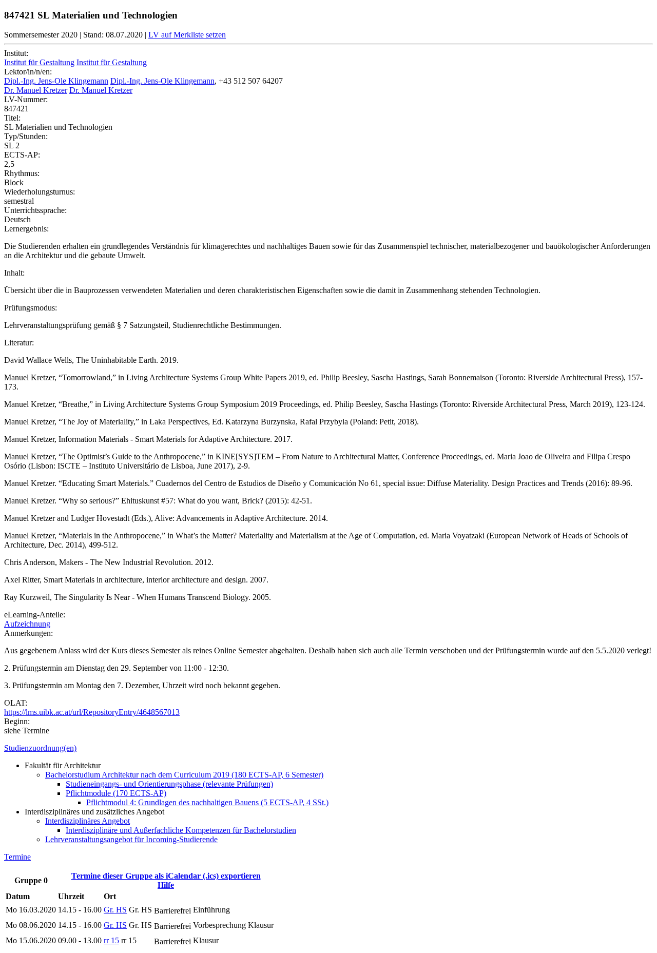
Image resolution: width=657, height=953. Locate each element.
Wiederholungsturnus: (39, 191)
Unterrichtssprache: (35, 210)
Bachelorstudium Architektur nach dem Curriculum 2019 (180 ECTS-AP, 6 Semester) (184, 774)
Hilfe (166, 885)
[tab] (328, 748)
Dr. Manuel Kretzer (35, 90)
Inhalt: (14, 272)
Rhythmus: (22, 173)
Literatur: (19, 342)
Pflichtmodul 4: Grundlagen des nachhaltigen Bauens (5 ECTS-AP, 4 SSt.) (207, 802)
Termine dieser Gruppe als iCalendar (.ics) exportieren (166, 875)
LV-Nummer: (26, 99)
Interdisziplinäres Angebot (87, 820)
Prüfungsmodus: (30, 307)
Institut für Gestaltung (39, 62)
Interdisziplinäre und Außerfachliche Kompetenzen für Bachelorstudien (181, 830)
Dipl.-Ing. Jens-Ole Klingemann (56, 80)
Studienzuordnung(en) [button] (40, 748)
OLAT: (15, 702)
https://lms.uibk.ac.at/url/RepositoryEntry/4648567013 (92, 712)
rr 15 (111, 940)
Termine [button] (17, 856)
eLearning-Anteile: (34, 614)
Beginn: (17, 721)
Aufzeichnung (27, 623)
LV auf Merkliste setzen (187, 34)
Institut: (16, 53)
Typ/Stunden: (26, 136)
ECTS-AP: (22, 154)
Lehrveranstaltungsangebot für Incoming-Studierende (131, 839)
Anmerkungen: (28, 633)
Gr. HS (115, 909)
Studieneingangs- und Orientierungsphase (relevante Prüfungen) (169, 784)
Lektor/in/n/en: (28, 71)
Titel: (12, 117)
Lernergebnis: (26, 228)
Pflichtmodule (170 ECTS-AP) (116, 793)
